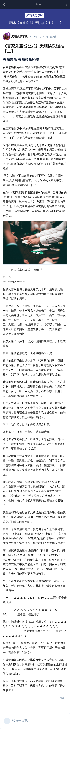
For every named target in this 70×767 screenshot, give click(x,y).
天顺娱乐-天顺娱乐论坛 (21, 59)
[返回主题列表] (4, 4)
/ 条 (33, 4)
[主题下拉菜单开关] (66, 4)
